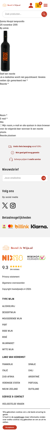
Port (4, 325)
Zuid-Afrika (8, 377)
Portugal (33, 383)
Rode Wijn (7, 331)
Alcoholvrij (8, 306)
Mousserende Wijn (12, 319)
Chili (30, 371)
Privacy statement (10, 277)
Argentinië (33, 377)
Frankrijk (7, 364)
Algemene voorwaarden (13, 283)
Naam (3, 115)
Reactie (4, 84)
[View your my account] (31, 5)
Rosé (4, 337)
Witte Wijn (7, 349)
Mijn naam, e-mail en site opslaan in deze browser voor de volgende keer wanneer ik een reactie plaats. (25, 128)
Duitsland (33, 389)
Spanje (32, 364)
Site (1, 122)
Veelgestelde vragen (13, 404)
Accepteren (9, 427)
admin (6, 28)
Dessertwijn (9, 312)
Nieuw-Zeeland (10, 389)
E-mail (4, 119)
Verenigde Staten (11, 383)
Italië (5, 371)
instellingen (19, 417)
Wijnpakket (8, 343)
